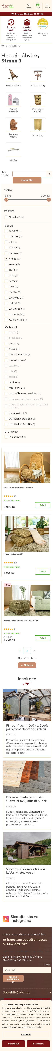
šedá (13, 275)
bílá (13, 242)
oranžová (15, 253)
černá (13, 281)
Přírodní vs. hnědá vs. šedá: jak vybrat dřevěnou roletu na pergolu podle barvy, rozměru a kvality (27, 727)
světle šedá (16, 308)
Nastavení (26, 1034)
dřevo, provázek (19, 354)
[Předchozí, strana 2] (27, 651)
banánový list (17, 413)
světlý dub (16, 297)
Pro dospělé (17, 436)
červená (14, 231)
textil (13, 377)
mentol (14, 292)
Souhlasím (38, 1044)
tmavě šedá (16, 314)
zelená (14, 264)
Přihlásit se (14, 980)
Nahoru (28, 665)
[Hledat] (28, 6)
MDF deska (16, 388)
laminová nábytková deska (25, 399)
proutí (14, 332)
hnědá (14, 258)
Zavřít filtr (27, 180)
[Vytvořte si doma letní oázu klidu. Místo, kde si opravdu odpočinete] (27, 848)
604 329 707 (17, 944)
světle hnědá (17, 320)
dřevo (14, 349)
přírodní (15, 236)
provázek (15, 337)
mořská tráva (17, 360)
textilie (14, 365)
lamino (14, 382)
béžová (14, 303)
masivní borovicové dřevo (24, 393)
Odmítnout (13, 1044)
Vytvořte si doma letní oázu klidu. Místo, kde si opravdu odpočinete (26, 871)
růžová (14, 247)
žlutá (13, 269)
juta (12, 371)
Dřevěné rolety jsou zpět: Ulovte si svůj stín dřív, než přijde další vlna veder (26, 799)
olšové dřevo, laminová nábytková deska (28, 406)
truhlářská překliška (21, 418)
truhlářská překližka (21, 424)
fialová (14, 286)
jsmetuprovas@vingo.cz (27, 940)
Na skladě (16, 217)
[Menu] (47, 6)
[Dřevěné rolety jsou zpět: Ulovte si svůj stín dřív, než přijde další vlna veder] (27, 776)
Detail (42, 505)
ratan (13, 343)
